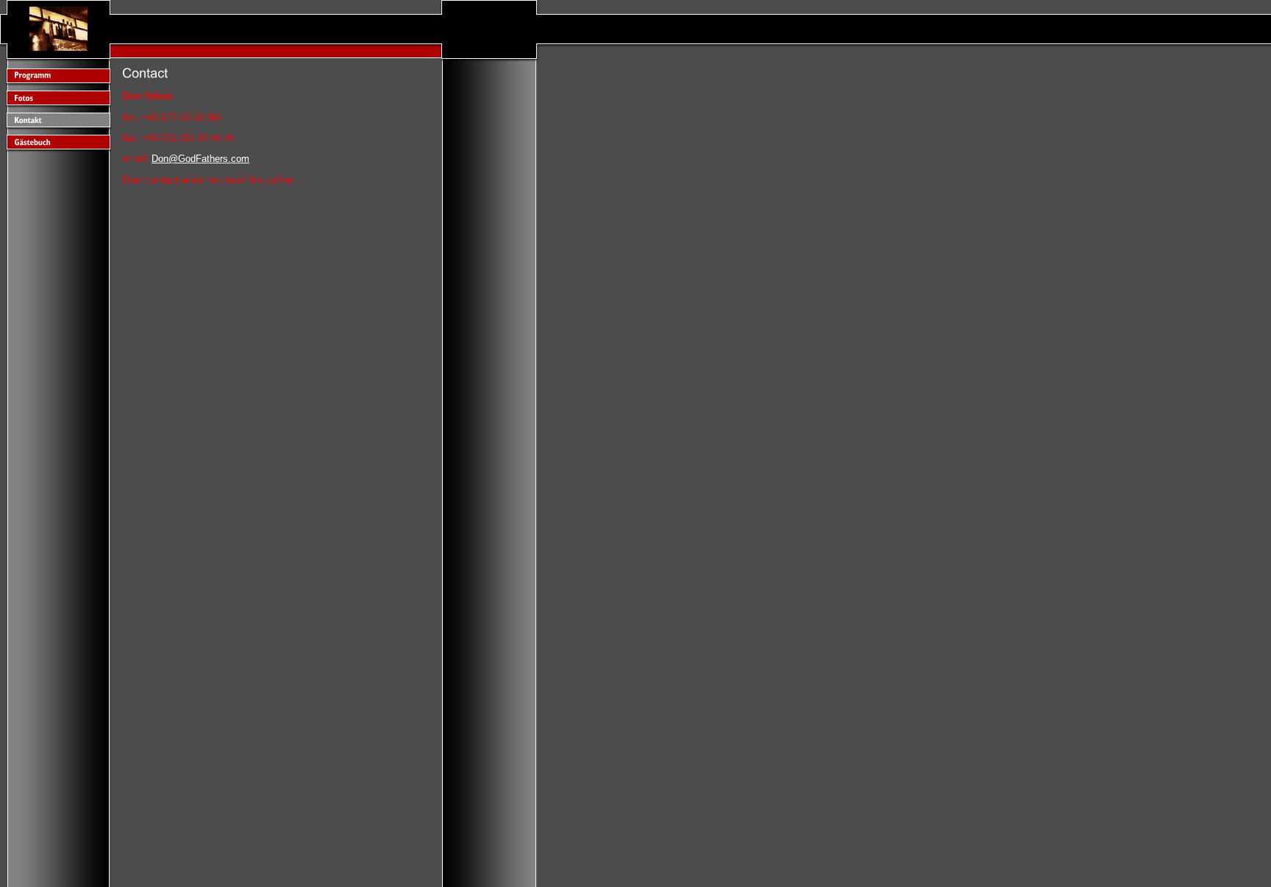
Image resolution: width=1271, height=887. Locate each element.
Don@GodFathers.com (200, 158)
